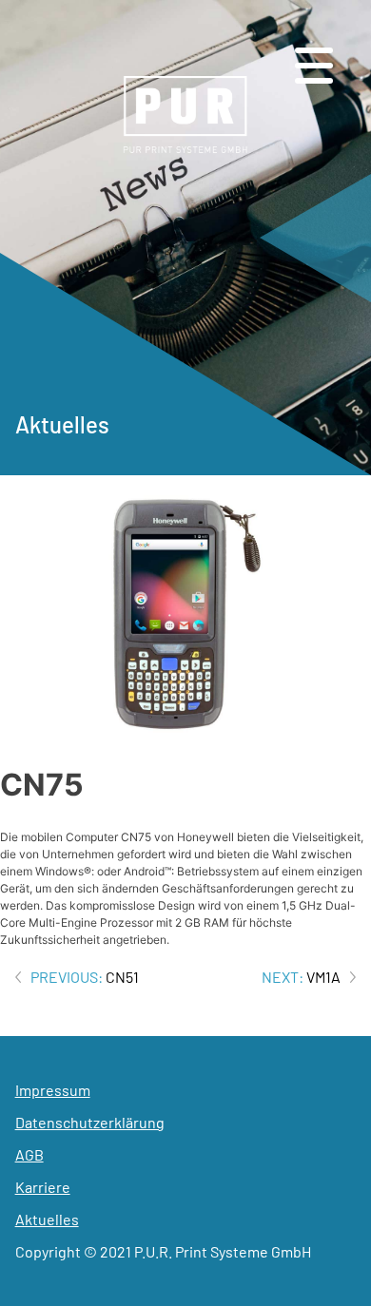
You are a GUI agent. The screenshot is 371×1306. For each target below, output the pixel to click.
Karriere (42, 1187)
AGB (29, 1154)
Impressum (52, 1090)
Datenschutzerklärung (90, 1122)
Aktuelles (47, 1219)
